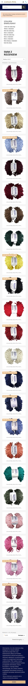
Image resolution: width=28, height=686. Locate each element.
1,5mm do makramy (9, 26)
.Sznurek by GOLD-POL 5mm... (14, 84)
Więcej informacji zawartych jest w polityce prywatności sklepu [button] (12, 677)
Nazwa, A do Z (14, 59)
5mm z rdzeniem (8, 37)
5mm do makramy (9, 35)
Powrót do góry (18, 640)
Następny (21, 635)
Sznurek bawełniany (10, 22)
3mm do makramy (9, 30)
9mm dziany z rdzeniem (10, 41)
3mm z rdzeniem (8, 32)
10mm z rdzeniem (9, 28)
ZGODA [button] (14, 682)
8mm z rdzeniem (8, 39)
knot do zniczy (8, 43)
